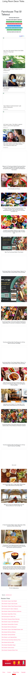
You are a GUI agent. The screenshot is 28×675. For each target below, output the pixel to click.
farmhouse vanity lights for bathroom (14, 19)
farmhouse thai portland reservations (14, 23)
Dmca (4, 672)
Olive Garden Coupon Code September (10, 621)
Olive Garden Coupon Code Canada (9, 603)
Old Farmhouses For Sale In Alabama (10, 608)
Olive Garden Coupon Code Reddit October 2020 (12, 629)
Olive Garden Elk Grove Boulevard (9, 627)
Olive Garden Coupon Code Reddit (9, 601)
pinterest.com (9, 595)
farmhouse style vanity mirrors (14, 25)
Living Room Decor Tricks (13, 1)
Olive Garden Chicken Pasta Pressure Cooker (11, 606)
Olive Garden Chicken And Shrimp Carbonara (11, 611)
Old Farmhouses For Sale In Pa (8, 616)
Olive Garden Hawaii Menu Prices (9, 614)
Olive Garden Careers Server (8, 647)
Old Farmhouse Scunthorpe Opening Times (11, 639)
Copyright (23, 672)
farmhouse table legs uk (14, 17)
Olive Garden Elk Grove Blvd (8, 642)
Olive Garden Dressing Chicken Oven (10, 650)
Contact (9, 672)
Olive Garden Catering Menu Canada (10, 624)
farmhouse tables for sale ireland (14, 29)
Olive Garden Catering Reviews (8, 634)
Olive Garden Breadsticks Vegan (9, 645)
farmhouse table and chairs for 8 (14, 32)
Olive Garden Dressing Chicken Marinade (11, 619)
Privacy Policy (16, 672)
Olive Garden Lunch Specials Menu (9, 637)
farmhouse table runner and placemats (14, 27)
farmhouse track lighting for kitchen (14, 21)
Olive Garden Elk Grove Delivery (9, 632)
